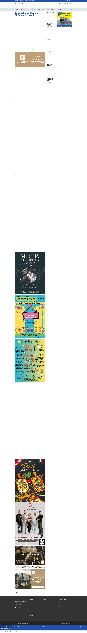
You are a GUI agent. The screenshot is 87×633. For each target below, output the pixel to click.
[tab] (6, 626)
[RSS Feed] (71, 1)
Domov (17, 9)
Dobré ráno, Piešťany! (49, 24)
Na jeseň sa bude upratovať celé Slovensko (50, 79)
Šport (39, 9)
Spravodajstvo (22, 9)
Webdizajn (63, 623)
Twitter (62, 604)
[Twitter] (66, 1)
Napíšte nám (46, 609)
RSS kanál (62, 611)
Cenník (45, 604)
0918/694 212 (18, 604)
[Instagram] (69, 1)
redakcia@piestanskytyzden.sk (21, 607)
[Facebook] (64, 1)
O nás (45, 602)
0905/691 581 (18, 605)
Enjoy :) (71, 623)
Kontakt (45, 611)
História (43, 9)
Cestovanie (59, 9)
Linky (10, 631)
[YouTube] (67, 1)
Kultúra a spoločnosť (31, 9)
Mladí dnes (53, 9)
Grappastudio (67, 623)
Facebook (62, 602)
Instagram (63, 609)
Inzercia (64, 9)
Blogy (47, 9)
